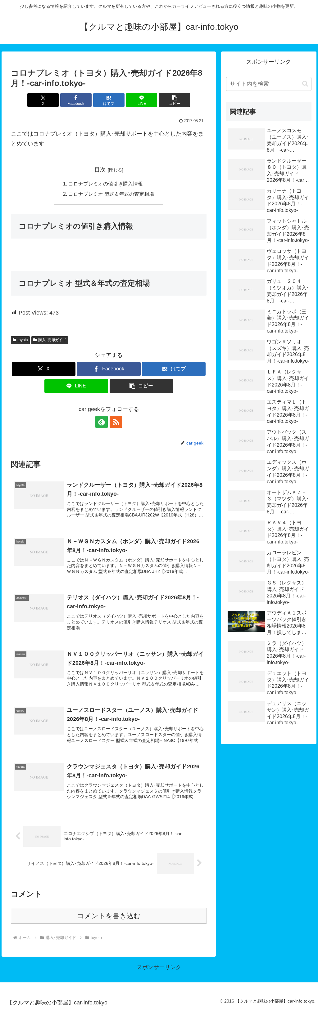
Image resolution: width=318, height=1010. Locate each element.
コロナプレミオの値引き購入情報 (105, 183)
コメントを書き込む (109, 916)
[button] (174, 100)
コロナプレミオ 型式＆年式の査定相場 (111, 194)
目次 (100, 170)
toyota (23, 340)
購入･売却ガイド (52, 340)
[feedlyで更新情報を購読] (101, 422)
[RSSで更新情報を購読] (116, 422)
